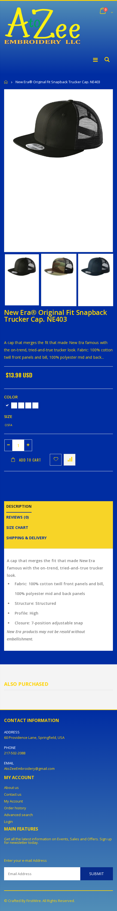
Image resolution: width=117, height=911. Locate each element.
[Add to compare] (69, 460)
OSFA (8, 425)
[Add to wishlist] (55, 460)
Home (6, 82)
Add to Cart (30, 460)
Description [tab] (19, 506)
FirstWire (33, 900)
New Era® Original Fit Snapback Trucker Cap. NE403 (55, 316)
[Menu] (95, 59)
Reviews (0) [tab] (17, 517)
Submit (96, 873)
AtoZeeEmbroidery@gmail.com (29, 768)
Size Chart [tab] (17, 527)
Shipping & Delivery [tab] (26, 537)
